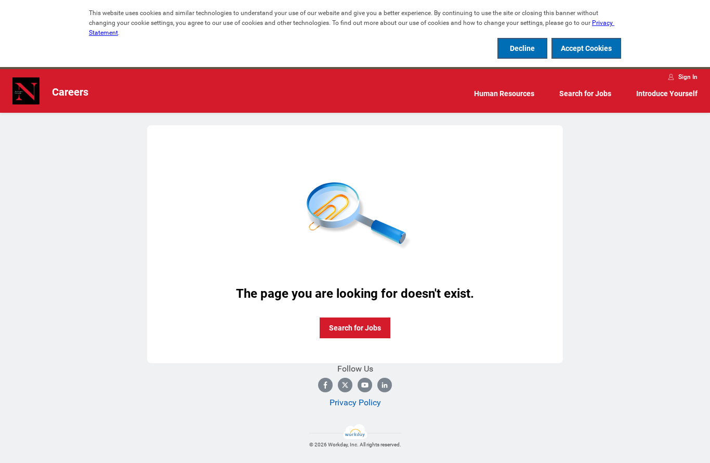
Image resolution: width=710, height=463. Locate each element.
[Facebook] (325, 385)
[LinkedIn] (384, 385)
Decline (522, 48)
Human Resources (504, 93)
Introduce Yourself (667, 93)
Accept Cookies (586, 48)
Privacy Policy (355, 402)
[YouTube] (365, 385)
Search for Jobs (585, 93)
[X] (345, 385)
